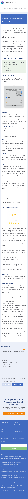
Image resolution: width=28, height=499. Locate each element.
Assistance (3, 425)
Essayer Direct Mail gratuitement (14, 413)
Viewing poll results (7, 366)
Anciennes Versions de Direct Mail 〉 (18, 16)
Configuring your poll (7, 364)
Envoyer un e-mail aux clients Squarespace (10, 466)
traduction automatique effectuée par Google (15, 32)
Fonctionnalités (4, 422)
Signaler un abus (18, 431)
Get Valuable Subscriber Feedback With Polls (12, 349)
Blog (2, 427)
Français (11, 490)
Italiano (15, 490)
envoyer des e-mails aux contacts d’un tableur (11, 475)
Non (18, 343)
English (2, 490)
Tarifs (2, 429)
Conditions (16, 422)
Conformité (16, 429)
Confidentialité (17, 425)
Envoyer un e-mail (17, 384)
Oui (15, 343)
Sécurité (16, 427)
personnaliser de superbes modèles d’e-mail (11, 456)
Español (19, 490)
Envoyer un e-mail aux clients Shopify (9, 464)
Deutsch (7, 490)
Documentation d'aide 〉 (6, 16)
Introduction (4, 360)
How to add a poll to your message (10, 362)
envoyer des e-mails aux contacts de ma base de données (14, 477)
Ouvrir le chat (6, 384)
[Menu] (26, 2)
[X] (22, 490)
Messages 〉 (4, 17)
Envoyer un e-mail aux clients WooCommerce (11, 462)
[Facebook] (23, 490)
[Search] (2, 8)
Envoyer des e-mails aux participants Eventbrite (11, 469)
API (2, 431)
